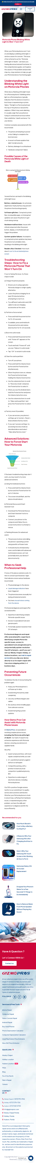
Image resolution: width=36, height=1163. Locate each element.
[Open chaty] (30, 1158)
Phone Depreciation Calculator (12, 1031)
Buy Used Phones (8, 1027)
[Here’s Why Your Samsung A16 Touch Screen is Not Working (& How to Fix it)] (8, 853)
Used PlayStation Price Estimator (13, 1039)
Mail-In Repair (6, 1080)
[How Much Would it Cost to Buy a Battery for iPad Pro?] (8, 825)
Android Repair (7, 1022)
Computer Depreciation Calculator (14, 1035)
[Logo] (9, 9)
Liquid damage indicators (16, 588)
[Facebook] (15, 997)
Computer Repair (8, 1014)
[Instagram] (19, 997)
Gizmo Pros (10, 730)
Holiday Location (8, 1059)
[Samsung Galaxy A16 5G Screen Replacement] (8, 873)
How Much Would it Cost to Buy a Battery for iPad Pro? (24, 826)
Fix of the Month (7, 1076)
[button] (21, 9)
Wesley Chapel (7, 1055)
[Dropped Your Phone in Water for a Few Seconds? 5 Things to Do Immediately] (8, 891)
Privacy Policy (22, 1159)
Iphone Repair (7, 1010)
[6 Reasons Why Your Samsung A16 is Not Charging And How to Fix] (8, 839)
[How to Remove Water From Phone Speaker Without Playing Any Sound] (8, 909)
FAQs (4, 1068)
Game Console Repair (9, 1018)
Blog (3, 1072)
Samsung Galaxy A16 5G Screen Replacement (24, 868)
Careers (5, 1084)
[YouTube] (24, 997)
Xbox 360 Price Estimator (10, 1043)
